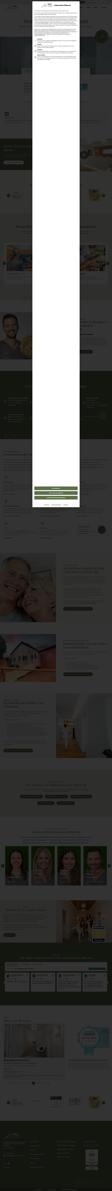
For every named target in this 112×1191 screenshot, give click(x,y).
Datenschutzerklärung (43, 22)
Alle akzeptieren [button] (56, 488)
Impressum (66, 504)
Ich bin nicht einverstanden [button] (56, 493)
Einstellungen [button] (73, 23)
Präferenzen (46, 504)
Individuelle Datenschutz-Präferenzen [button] (56, 497)
